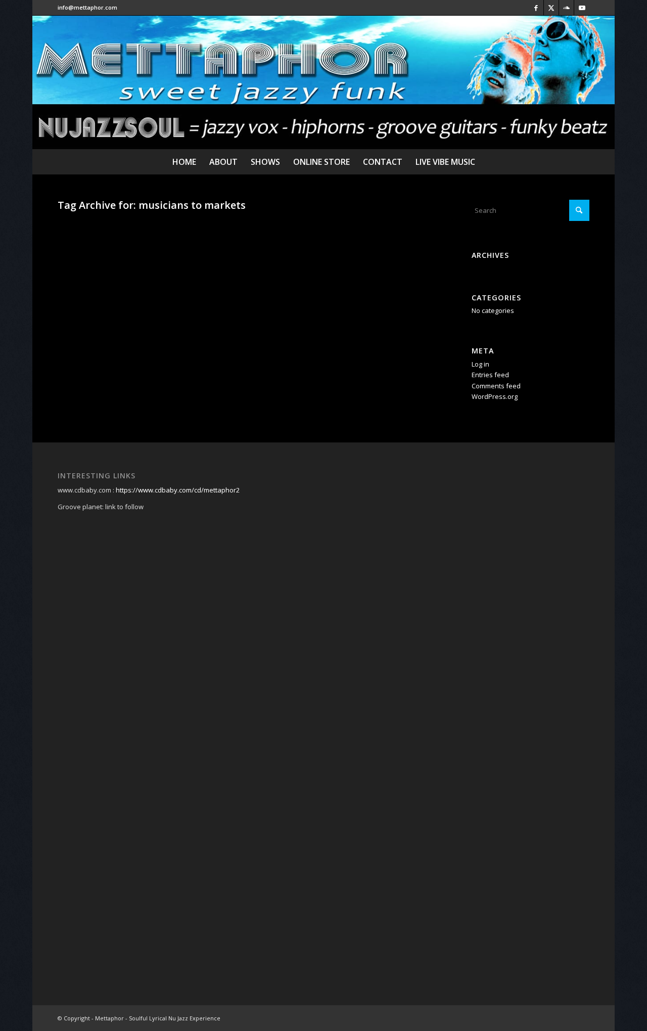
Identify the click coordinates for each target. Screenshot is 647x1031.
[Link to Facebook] (536, 7)
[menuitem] (184, 161)
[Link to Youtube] (581, 7)
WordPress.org (495, 396)
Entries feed (490, 374)
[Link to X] (551, 7)
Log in (480, 364)
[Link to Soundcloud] (566, 7)
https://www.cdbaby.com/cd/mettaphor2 (178, 490)
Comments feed (496, 385)
